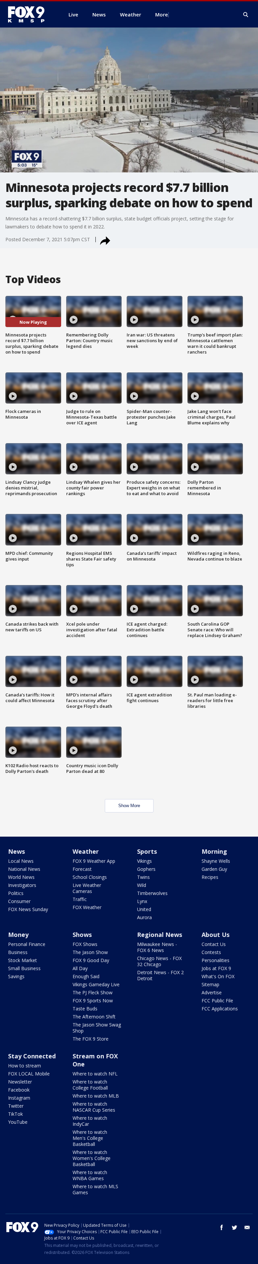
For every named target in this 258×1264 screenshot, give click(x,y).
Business (18, 952)
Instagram (19, 1098)
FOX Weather (87, 907)
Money (18, 935)
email (247, 1227)
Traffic (80, 899)
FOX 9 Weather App (94, 861)
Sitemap (210, 984)
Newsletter (20, 1081)
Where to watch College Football (90, 1084)
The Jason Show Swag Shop (97, 1027)
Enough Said (86, 976)
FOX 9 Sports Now (93, 1000)
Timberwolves (152, 893)
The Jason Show (90, 952)
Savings (16, 976)
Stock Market (22, 960)
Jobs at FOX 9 (216, 968)
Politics (16, 893)
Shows (82, 935)
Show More (129, 805)
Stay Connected (32, 1056)
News (16, 851)
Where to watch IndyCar (90, 1121)
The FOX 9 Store (91, 1039)
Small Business (24, 968)
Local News (21, 861)
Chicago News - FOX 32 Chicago (159, 961)
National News (24, 869)
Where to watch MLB (96, 1096)
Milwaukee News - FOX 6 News (157, 947)
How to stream (24, 1065)
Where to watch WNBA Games (90, 1175)
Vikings (144, 861)
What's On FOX (218, 976)
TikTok (15, 1114)
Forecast (82, 869)
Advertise (212, 992)
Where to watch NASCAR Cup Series (94, 1107)
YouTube (18, 1122)
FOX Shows (85, 944)
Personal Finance (26, 944)
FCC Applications (220, 1008)
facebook (221, 1227)
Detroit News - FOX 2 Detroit (160, 975)
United (144, 909)
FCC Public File (217, 1000)
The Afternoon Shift (94, 1016)
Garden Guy (214, 869)
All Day (80, 968)
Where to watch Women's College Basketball (92, 1158)
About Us (215, 935)
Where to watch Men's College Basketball (90, 1138)
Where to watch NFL (95, 1073)
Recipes (210, 877)
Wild (141, 885)
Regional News (159, 935)
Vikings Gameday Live (96, 984)
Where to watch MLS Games (95, 1189)
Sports (147, 851)
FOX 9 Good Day (91, 960)
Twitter (16, 1106)
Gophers (146, 869)
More (161, 14)
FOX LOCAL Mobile (29, 1073)
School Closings (90, 877)
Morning (214, 851)
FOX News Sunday (28, 909)
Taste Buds (85, 1008)
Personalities (215, 960)
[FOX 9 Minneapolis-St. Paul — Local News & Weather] (30, 14)
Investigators (22, 885)
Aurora (144, 917)
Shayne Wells (216, 861)
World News (21, 877)
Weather (86, 851)
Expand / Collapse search (246, 14)
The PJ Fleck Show (93, 992)
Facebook (19, 1090)
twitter (234, 1227)
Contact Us (214, 944)
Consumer (19, 901)
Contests (211, 952)
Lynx (142, 901)
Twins (143, 877)
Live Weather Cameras (87, 888)
